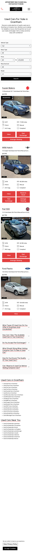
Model (2, 71)
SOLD (5, 278)
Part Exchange (23, 134)
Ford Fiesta (7, 268)
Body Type (4, 49)
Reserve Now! (23, 194)
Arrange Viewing (16, 139)
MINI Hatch (7, 147)
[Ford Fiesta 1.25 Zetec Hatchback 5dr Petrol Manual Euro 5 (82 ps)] (16, 287)
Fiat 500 (6, 209)
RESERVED (6, 97)
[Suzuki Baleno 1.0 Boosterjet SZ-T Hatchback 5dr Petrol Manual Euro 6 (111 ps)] (16, 107)
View (9, 134)
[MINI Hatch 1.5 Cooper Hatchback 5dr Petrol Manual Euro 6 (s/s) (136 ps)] (16, 166)
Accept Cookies (10, 548)
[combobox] (16, 45)
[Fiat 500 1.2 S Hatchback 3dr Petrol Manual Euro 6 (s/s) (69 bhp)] (16, 228)
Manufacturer (5, 64)
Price (2, 57)
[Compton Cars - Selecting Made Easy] (16, 9)
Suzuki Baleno (8, 88)
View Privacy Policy (10, 544)
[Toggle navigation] (29, 9)
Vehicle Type (4, 42)
